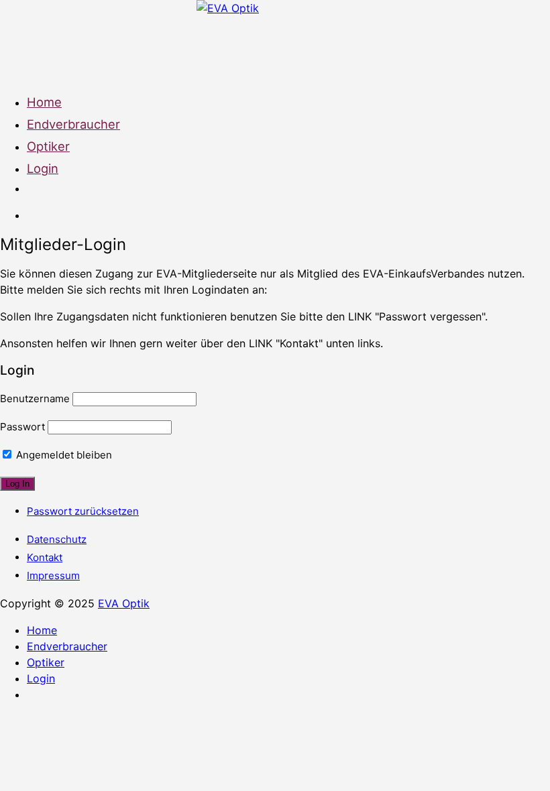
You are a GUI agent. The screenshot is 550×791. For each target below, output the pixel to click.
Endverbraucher (73, 124)
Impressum (53, 575)
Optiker (48, 146)
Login (42, 168)
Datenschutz (57, 539)
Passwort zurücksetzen (83, 511)
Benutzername (35, 398)
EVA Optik (124, 603)
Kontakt (44, 557)
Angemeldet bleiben (62, 454)
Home (44, 102)
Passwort (22, 426)
